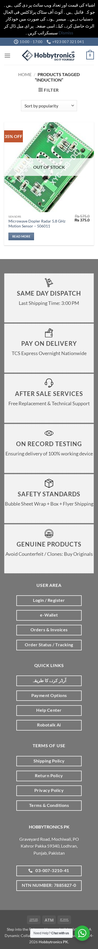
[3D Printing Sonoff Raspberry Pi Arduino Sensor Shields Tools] (49, 55)
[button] (7, 55)
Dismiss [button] (66, 32)
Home (25, 74)
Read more (21, 236)
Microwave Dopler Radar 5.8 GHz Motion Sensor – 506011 (36, 223)
